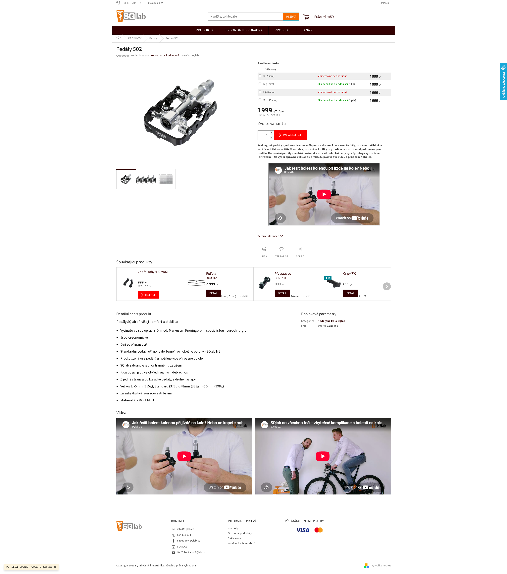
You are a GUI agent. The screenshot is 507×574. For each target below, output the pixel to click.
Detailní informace (268, 236)
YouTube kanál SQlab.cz (191, 552)
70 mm (295, 296)
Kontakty (233, 528)
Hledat (291, 16)
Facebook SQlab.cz (188, 541)
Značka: (190, 56)
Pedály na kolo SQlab (331, 321)
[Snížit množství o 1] (272, 137)
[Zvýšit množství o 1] (272, 133)
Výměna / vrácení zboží (241, 543)
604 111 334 (184, 535)
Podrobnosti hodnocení (165, 56)
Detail (213, 293)
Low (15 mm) (228, 296)
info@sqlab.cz (185, 529)
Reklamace (234, 538)
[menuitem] (282, 30)
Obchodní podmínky (240, 533)
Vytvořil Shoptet (381, 566)
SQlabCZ (182, 547)
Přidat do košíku (293, 135)
